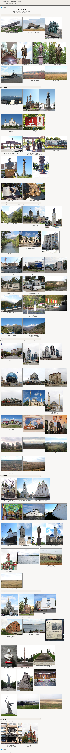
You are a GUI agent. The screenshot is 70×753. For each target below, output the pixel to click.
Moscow (25, 12)
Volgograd (21, 12)
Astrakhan (16, 12)
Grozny (28, 11)
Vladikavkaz (19, 11)
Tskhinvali (25, 11)
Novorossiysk (13, 11)
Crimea (4, 7)
